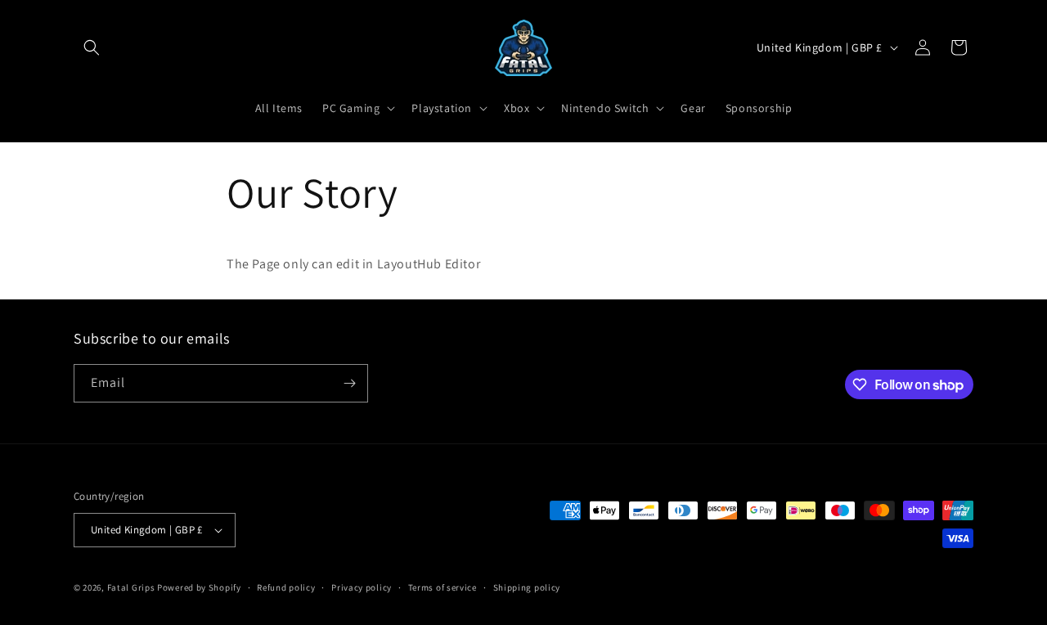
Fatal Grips (131, 587)
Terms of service (442, 587)
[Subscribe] (349, 383)
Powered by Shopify (199, 587)
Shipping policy (527, 587)
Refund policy (286, 587)
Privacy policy (361, 587)
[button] (92, 47)
